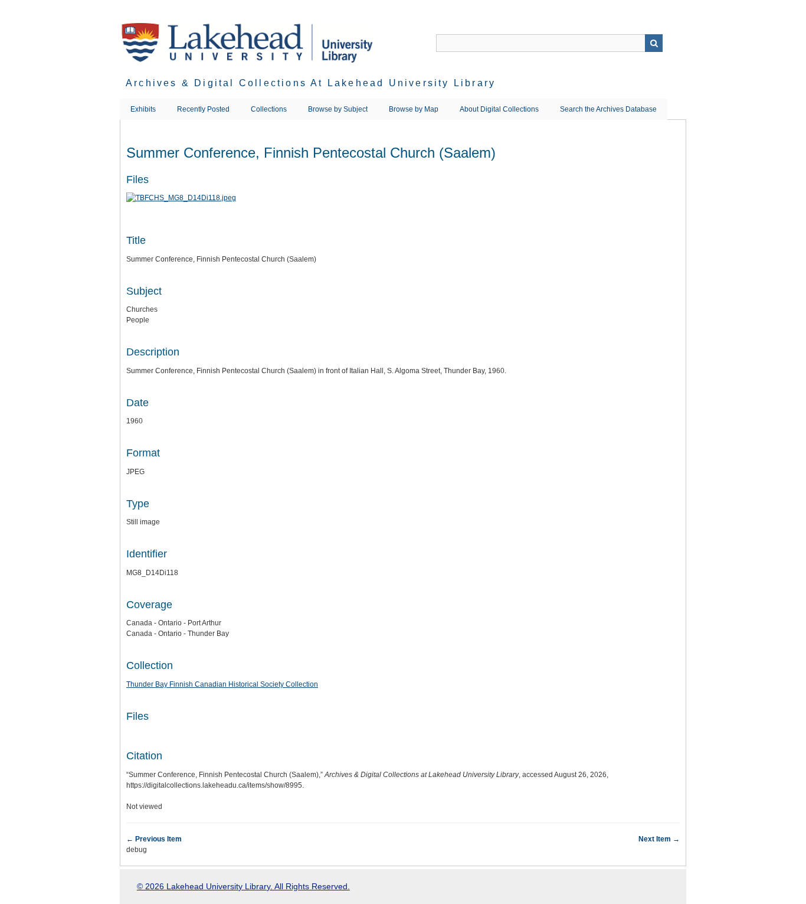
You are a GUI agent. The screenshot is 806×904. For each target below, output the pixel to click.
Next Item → (659, 839)
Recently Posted (203, 109)
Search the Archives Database (608, 109)
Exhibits (143, 109)
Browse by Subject (338, 109)
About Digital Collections (499, 109)
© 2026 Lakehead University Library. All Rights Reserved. (243, 886)
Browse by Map (413, 109)
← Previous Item (154, 839)
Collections (269, 109)
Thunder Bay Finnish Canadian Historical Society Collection (222, 684)
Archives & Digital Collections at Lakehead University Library (311, 83)
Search (654, 43)
